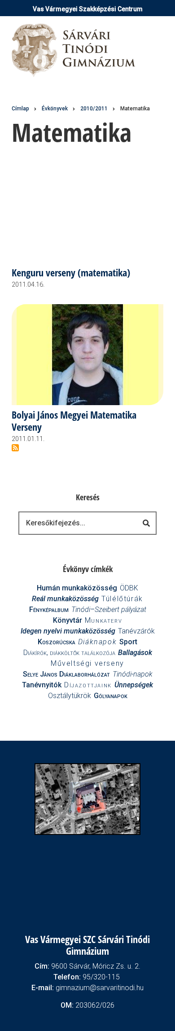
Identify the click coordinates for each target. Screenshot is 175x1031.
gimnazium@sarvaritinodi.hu (100, 987)
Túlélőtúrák (122, 598)
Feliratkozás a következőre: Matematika (15, 447)
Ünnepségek (133, 685)
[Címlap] (74, 49)
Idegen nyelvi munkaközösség (68, 631)
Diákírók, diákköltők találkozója (69, 652)
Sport (128, 642)
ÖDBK (129, 588)
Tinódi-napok (133, 674)
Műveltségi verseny (87, 663)
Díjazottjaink (88, 685)
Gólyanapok (110, 695)
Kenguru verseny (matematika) (71, 273)
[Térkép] (88, 798)
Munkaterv (103, 620)
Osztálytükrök (69, 695)
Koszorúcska (56, 642)
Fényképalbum (49, 609)
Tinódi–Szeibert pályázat (108, 609)
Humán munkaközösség (77, 588)
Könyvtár (67, 620)
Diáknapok (97, 642)
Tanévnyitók (41, 685)
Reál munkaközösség (65, 598)
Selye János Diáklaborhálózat (66, 674)
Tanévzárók (136, 631)
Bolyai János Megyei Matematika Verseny (74, 421)
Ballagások (135, 652)
